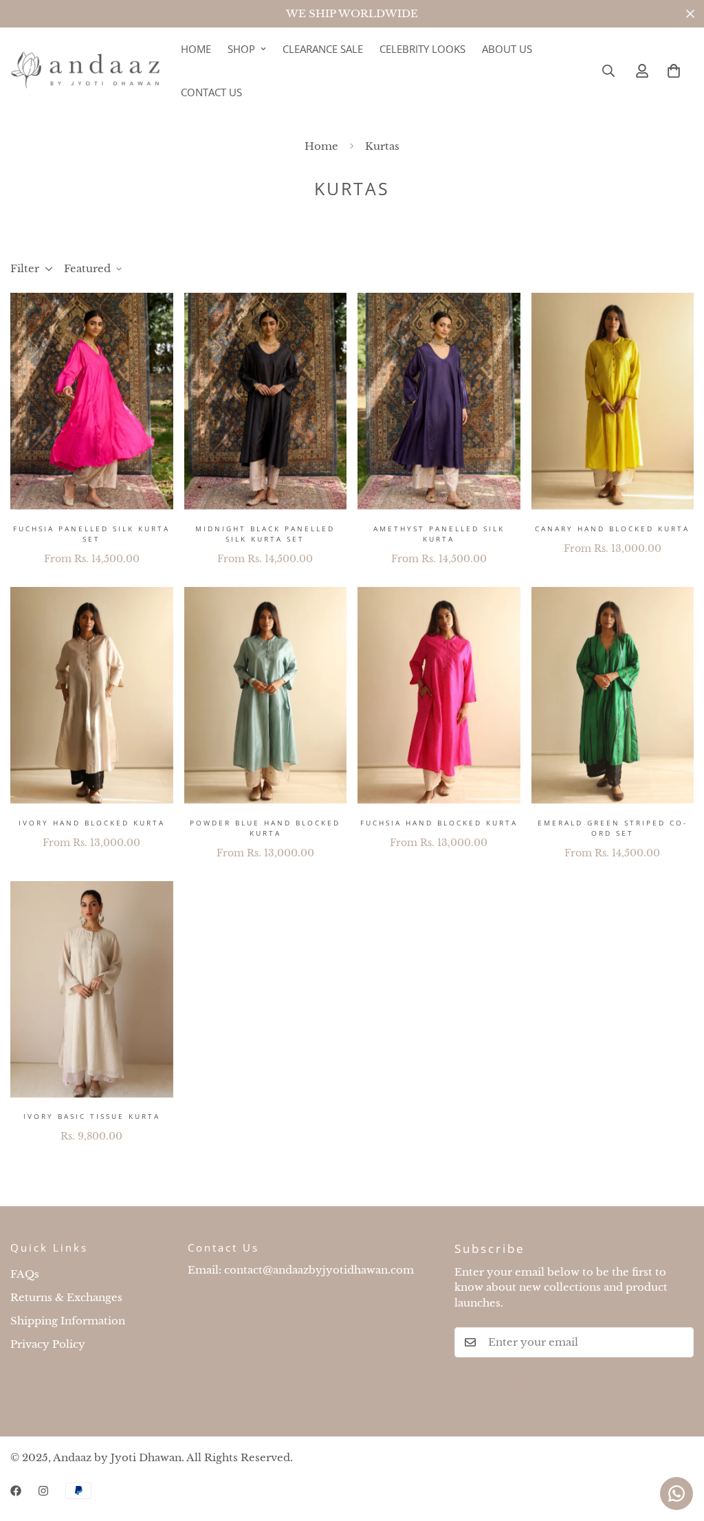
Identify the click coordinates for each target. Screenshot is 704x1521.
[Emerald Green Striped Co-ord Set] (612, 695)
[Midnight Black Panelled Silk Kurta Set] (265, 401)
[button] (674, 71)
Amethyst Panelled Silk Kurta (439, 534)
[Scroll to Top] (677, 1446)
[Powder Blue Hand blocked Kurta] (265, 695)
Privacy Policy (47, 1344)
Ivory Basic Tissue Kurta (91, 1116)
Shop (241, 49)
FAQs (24, 1273)
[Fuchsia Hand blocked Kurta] (439, 695)
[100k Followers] (43, 1490)
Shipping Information (67, 1320)
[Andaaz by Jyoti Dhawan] (86, 70)
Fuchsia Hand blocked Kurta (439, 823)
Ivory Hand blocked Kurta (92, 823)
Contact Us (211, 92)
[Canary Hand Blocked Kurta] (612, 401)
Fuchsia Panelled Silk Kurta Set (91, 534)
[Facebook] (15, 1490)
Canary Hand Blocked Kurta (612, 528)
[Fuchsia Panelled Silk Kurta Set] (91, 401)
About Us (507, 49)
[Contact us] (676, 1493)
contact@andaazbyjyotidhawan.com (319, 1269)
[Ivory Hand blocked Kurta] (91, 695)
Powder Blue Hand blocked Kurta (265, 828)
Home (196, 49)
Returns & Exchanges (66, 1297)
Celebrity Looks (422, 49)
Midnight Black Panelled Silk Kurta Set (265, 534)
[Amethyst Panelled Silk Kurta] (439, 401)
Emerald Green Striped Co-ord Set (613, 828)
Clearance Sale (323, 49)
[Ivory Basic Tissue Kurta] (91, 989)
